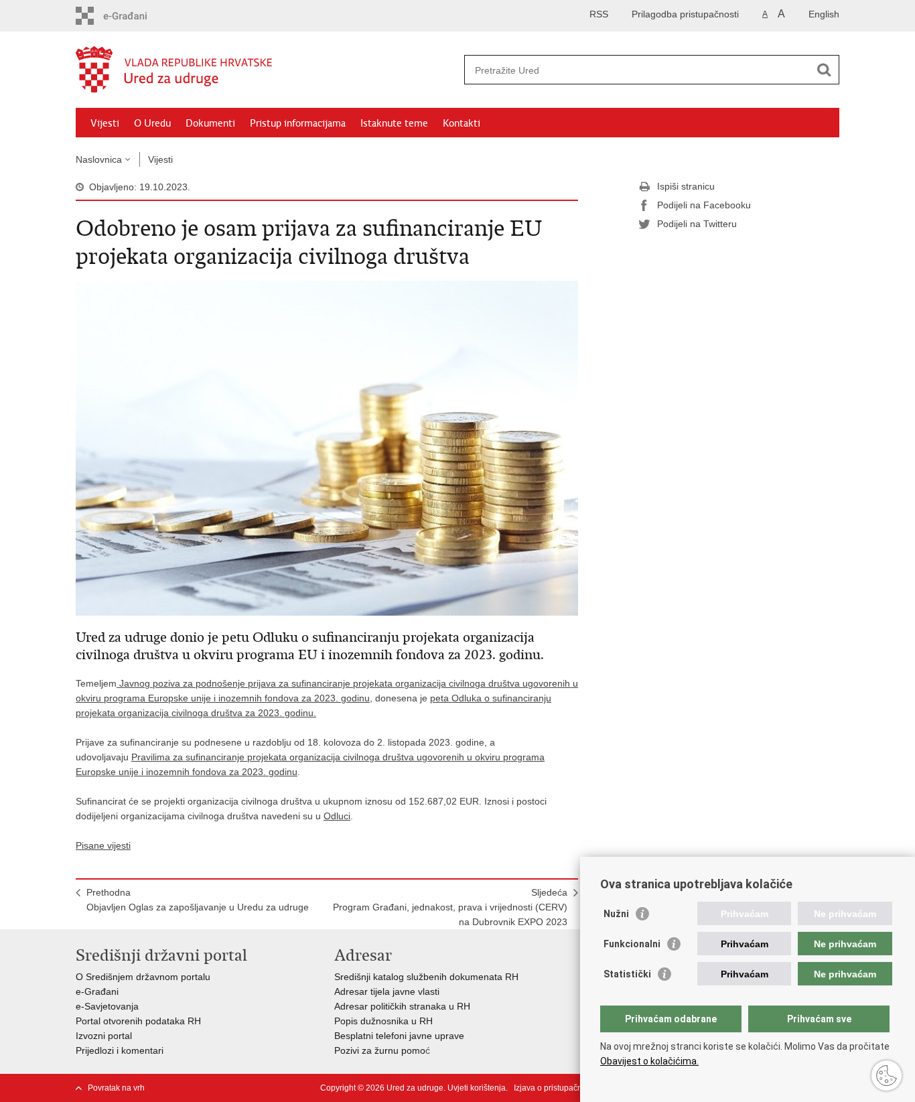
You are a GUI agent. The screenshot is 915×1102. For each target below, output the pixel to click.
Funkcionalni (632, 944)
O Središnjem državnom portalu (143, 976)
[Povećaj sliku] (327, 447)
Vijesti (104, 123)
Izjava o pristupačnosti (554, 1088)
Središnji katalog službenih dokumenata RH (426, 976)
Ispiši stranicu (686, 186)
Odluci (337, 816)
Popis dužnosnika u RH (383, 1021)
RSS (598, 14)
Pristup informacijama (298, 123)
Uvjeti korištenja (476, 1088)
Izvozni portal (104, 1035)
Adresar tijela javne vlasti (386, 991)
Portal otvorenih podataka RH (138, 1021)
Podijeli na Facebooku (704, 205)
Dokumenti (210, 123)
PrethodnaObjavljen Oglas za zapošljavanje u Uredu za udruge (197, 899)
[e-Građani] (133, 16)
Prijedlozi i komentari (119, 1050)
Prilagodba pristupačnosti (685, 14)
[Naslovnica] (267, 70)
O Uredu (152, 123)
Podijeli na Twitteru (697, 223)
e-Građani (97, 991)
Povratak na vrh (116, 1088)
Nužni (616, 913)
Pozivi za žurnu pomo (379, 1050)
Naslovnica (99, 159)
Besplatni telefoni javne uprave (399, 1035)
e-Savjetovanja (107, 1006)
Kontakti (461, 123)
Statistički (627, 974)
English (823, 14)
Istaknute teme (394, 123)
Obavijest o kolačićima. (649, 1061)
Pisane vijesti (103, 845)
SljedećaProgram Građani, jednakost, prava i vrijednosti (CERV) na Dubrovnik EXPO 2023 (450, 907)
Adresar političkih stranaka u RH (402, 1006)
